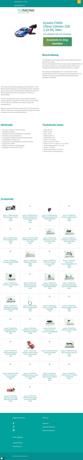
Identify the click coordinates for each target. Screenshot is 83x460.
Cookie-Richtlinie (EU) (48, 430)
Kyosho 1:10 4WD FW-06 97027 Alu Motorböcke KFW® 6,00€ (50, 352)
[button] (3, 458)
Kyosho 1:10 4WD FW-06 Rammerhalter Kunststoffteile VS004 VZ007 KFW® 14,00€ (69, 264)
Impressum (45, 423)
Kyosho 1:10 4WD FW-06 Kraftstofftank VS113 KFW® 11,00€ (69, 330)
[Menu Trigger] (79, 2)
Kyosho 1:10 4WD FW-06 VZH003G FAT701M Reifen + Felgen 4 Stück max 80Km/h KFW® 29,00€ (49, 377)
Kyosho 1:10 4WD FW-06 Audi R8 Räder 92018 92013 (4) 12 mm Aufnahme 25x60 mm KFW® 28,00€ (30, 219)
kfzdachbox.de (17, 446)
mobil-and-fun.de (17, 443)
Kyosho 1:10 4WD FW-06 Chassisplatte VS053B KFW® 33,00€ (10, 262)
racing (26, 10)
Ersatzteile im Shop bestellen (57, 41)
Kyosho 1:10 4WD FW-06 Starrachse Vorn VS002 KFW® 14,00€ (10, 284)
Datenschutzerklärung (48, 427)
